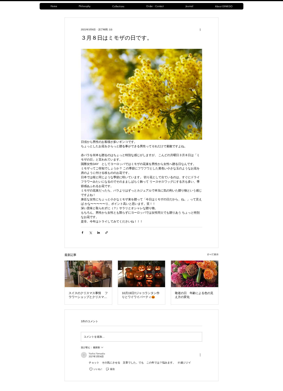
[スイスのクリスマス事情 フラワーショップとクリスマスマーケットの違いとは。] (88, 274)
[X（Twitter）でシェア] (90, 232)
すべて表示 (212, 254)
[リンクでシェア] (106, 232)
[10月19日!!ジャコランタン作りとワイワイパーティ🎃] (141, 274)
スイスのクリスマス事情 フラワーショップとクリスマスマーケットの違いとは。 (88, 295)
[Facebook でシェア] (82, 232)
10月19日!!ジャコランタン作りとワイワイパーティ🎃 (141, 295)
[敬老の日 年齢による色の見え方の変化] (194, 274)
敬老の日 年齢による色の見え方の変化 (194, 295)
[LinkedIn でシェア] (98, 232)
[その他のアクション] (200, 29)
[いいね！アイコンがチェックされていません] (91, 369)
